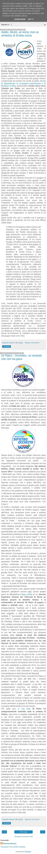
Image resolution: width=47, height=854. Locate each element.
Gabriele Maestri (9, 843)
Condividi (6, 346)
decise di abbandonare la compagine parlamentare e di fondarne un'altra (23, 83)
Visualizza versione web (23, 836)
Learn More (20, 19)
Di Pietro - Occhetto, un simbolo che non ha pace (21, 357)
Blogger (28, 852)
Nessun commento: (32, 343)
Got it (31, 19)
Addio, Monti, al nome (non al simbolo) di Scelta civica (19, 33)
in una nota (24, 708)
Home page (23, 832)
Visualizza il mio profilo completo (13, 847)
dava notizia (27, 594)
